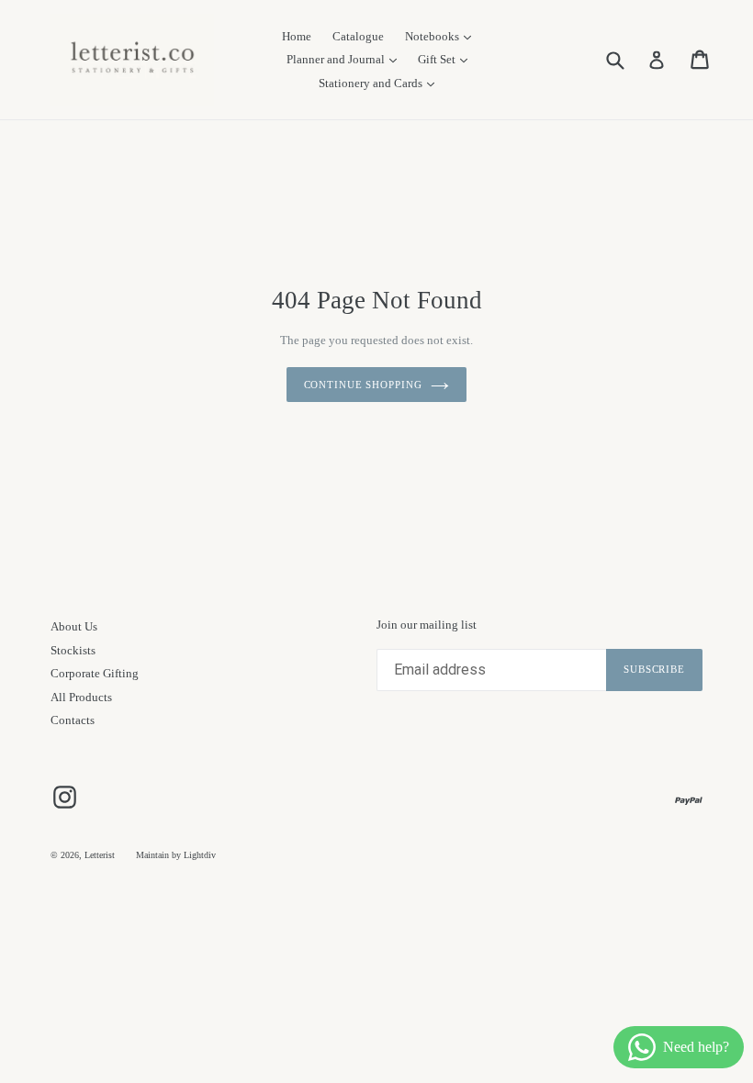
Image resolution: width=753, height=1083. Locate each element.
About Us (74, 626)
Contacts (73, 720)
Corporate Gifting (95, 673)
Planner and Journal (337, 59)
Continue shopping (363, 384)
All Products (81, 697)
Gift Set (438, 59)
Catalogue (358, 36)
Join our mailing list (426, 624)
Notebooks (433, 36)
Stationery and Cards (372, 83)
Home (296, 36)
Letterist (99, 855)
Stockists (73, 650)
